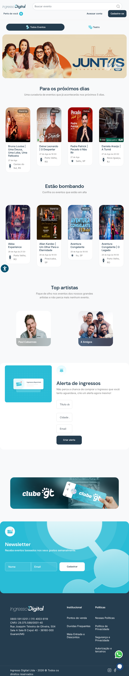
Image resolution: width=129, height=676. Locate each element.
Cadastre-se (117, 13)
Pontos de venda (77, 617)
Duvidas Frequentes (78, 626)
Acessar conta (94, 13)
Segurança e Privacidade (102, 639)
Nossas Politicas (105, 617)
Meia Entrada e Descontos (76, 636)
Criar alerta (69, 440)
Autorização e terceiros (103, 650)
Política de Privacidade (102, 628)
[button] (107, 52)
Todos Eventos (38, 27)
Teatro (96, 27)
